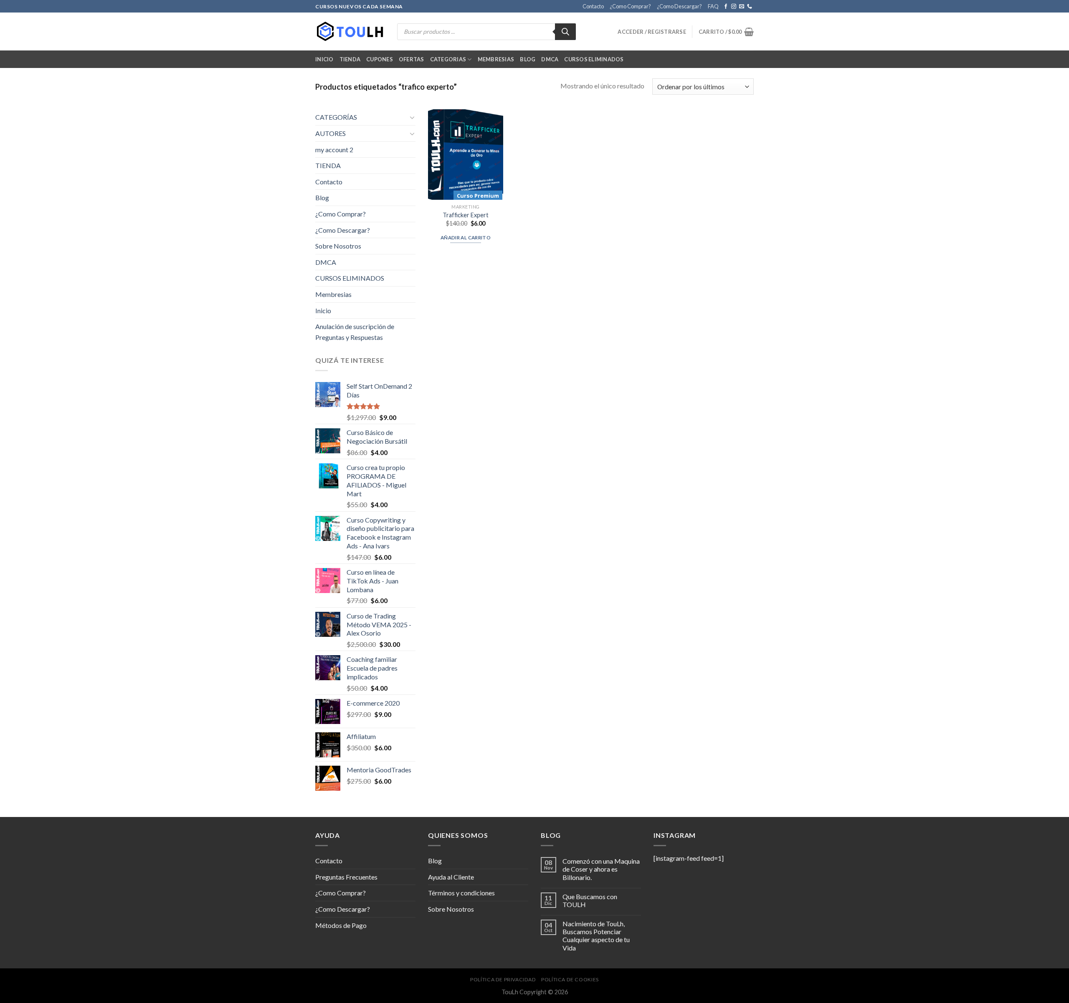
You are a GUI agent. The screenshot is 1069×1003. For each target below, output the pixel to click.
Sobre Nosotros (338, 246)
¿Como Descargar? (679, 6)
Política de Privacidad (503, 979)
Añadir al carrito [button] (466, 237)
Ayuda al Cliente (451, 877)
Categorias (448, 59)
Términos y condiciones (461, 893)
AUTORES (330, 133)
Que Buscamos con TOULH (589, 900)
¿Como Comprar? (630, 6)
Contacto (593, 6)
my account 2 (334, 149)
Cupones (379, 59)
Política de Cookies (570, 979)
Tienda (350, 59)
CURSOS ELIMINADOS (593, 59)
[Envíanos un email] (741, 7)
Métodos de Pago (341, 925)
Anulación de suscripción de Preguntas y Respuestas (354, 331)
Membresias (496, 59)
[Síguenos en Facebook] (725, 7)
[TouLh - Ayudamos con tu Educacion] (350, 32)
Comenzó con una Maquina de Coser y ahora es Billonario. (601, 869)
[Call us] (749, 7)
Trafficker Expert (466, 215)
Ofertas (411, 59)
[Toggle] (412, 117)
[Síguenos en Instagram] (733, 7)
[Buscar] (565, 31)
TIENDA (328, 165)
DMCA (549, 59)
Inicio (324, 59)
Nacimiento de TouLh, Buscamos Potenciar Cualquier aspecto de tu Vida (596, 936)
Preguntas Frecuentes (346, 877)
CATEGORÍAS (336, 117)
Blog (527, 59)
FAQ (713, 6)
